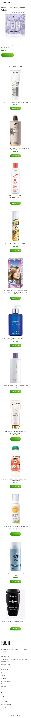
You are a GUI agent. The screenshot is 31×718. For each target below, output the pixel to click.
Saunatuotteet (5, 684)
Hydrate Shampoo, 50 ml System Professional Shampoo (15, 574)
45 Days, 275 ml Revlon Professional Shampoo (15, 102)
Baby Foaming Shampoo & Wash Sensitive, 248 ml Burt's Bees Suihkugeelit (15, 527)
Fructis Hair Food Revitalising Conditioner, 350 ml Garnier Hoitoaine (15, 479)
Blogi (2, 696)
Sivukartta (3, 707)
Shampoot (16, 45)
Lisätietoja (7, 55)
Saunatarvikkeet (5, 681)
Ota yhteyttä (4, 699)
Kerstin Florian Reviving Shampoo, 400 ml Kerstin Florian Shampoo (15, 339)
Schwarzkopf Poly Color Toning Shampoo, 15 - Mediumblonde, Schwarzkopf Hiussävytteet (15, 291)
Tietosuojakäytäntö (6, 704)
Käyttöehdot (4, 701)
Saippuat (10, 45)
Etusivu (3, 12)
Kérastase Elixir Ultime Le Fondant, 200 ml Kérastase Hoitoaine (15, 432)
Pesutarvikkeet (5, 673)
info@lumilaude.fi (5, 664)
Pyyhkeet (3, 675)
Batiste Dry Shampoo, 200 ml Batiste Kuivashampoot (15, 244)
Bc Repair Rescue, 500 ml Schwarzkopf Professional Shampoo (15, 196)
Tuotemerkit (4, 686)
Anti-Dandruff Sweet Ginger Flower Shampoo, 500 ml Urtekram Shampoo (15, 149)
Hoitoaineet (22, 45)
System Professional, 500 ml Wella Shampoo (15, 385)
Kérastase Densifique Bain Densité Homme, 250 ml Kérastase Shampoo (15, 622)
